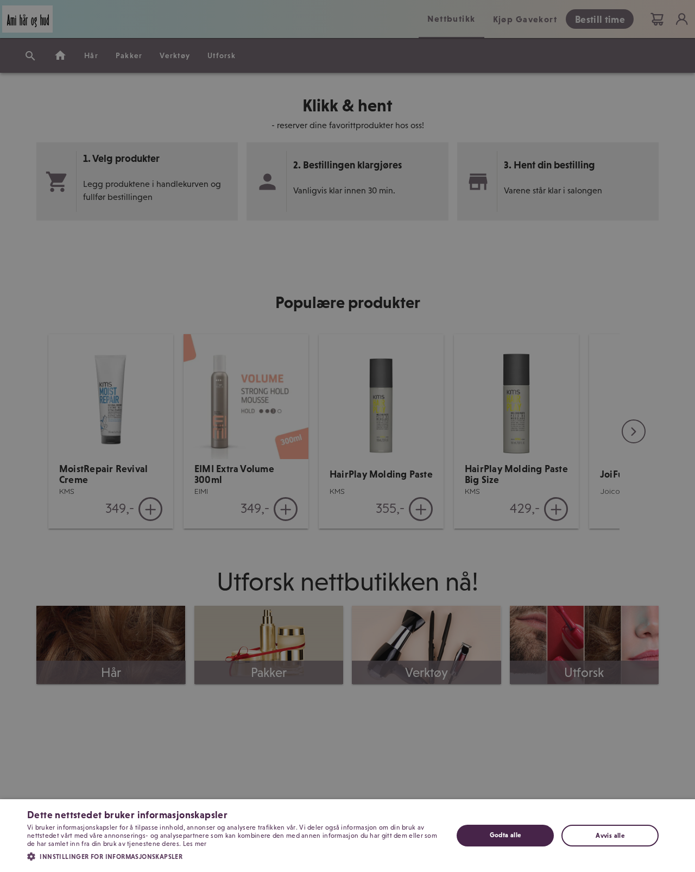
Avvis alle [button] (610, 835)
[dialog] (347, 835)
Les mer (195, 844)
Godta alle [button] (505, 835)
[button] (233, 856)
